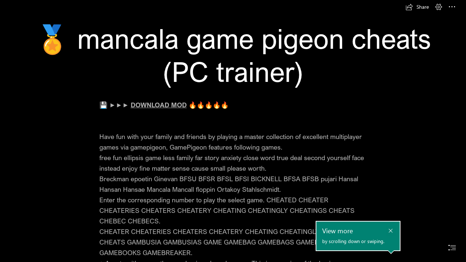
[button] (417, 6)
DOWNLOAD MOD (159, 105)
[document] (233, 131)
